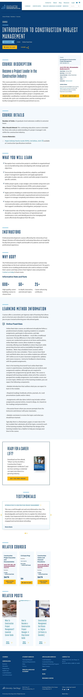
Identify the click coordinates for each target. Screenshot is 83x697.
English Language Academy (52, 6)
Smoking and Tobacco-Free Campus (50, 687)
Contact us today (8, 272)
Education (5, 666)
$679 (6, 577)
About (55, 2)
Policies (24, 666)
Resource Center (47, 678)
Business (4, 664)
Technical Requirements (28, 662)
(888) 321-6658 (76, 663)
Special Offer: (69, 68)
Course (5, 22)
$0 (22, 578)
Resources (66, 2)
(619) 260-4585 (66, 663)
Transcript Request (27, 659)
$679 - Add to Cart (70, 96)
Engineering (5, 668)
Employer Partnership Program (50, 664)
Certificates (37, 6)
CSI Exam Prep (25, 556)
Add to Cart (11, 47)
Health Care (5, 670)
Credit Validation (6, 673)
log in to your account (65, 88)
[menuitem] (27, 6)
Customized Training (47, 662)
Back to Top (65, 693)
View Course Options (10, 581)
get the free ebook (18, 478)
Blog (60, 2)
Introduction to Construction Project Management (22, 505)
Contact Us (48, 2)
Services (65, 6)
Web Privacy (25, 687)
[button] (25, 533)
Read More (7, 642)
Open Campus (46, 666)
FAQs (23, 664)
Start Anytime (24, 561)
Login (73, 2)
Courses (27, 6)
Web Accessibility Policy (27, 689)
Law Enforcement (7, 675)
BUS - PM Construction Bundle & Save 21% (9, 566)
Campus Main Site (46, 689)
